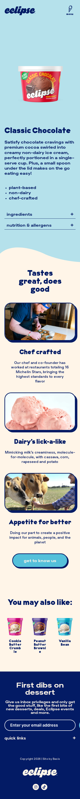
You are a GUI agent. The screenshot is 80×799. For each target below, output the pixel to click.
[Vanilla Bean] (65, 637)
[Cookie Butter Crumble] (15, 637)
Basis (56, 758)
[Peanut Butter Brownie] (40, 637)
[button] (70, 11)
